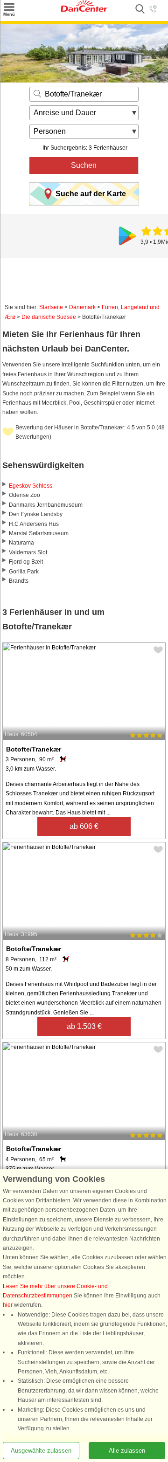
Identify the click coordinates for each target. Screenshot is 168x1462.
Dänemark (82, 307)
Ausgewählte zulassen (41, 1450)
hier (8, 1305)
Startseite (51, 307)
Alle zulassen (127, 1450)
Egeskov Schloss (30, 486)
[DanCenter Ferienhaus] (84, 10)
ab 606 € (84, 826)
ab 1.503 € (84, 1026)
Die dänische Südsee (48, 317)
